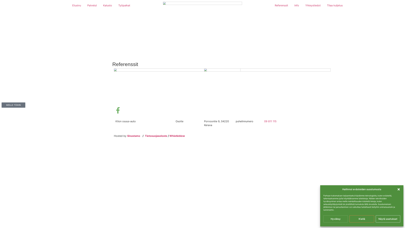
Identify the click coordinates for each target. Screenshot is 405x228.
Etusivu (76, 5)
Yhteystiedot (313, 5)
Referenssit (281, 5)
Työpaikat (124, 5)
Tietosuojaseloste (156, 135)
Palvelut (92, 5)
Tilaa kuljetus (335, 5)
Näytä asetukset (387, 218)
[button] (398, 189)
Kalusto (107, 5)
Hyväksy (336, 218)
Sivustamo (133, 135)
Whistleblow (177, 135)
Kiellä (362, 218)
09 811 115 (270, 121)
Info (296, 5)
